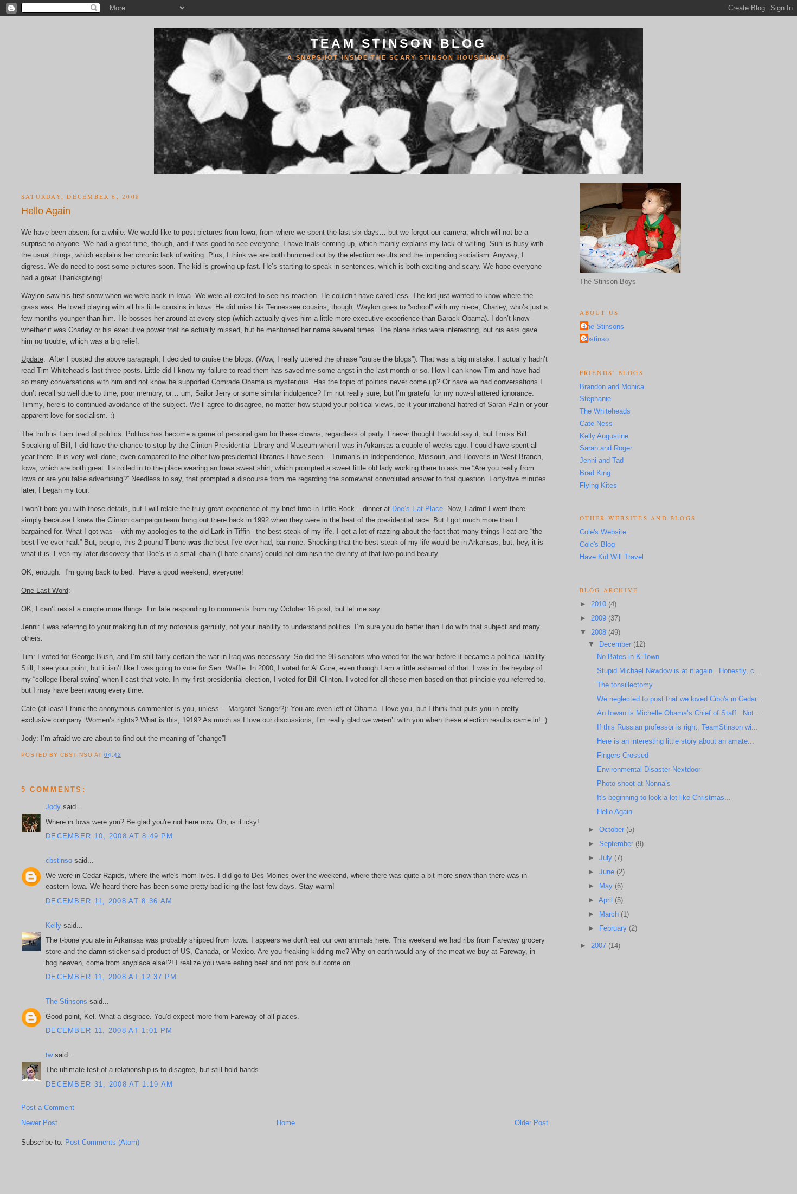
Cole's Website (603, 532)
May (607, 886)
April (607, 900)
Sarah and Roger (606, 448)
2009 (599, 618)
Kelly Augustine (604, 436)
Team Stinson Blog (399, 43)
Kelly (53, 925)
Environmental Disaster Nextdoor (648, 769)
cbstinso (59, 860)
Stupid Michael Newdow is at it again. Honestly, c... (679, 671)
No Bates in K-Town (628, 657)
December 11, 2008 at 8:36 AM (109, 901)
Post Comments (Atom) (102, 1142)
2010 (599, 604)
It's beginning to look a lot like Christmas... (664, 797)
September (617, 844)
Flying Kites (598, 485)
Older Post (531, 1123)
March (610, 914)
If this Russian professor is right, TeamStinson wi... (677, 727)
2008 (599, 632)
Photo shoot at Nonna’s (634, 783)
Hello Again (45, 210)
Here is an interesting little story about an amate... (675, 741)
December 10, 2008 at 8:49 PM (109, 836)
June (607, 872)
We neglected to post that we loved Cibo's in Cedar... (680, 699)
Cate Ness (596, 423)
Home (286, 1123)
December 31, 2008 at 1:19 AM (109, 1084)
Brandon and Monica (612, 387)
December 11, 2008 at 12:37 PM (111, 977)
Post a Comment (47, 1107)
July (606, 858)
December (616, 644)
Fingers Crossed (622, 755)
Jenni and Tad (602, 460)
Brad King (595, 473)
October (612, 829)
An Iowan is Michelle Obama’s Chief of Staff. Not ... (679, 713)
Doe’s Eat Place (417, 509)
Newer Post (39, 1123)
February (614, 928)
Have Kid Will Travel (612, 557)
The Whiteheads (605, 411)
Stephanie (595, 399)
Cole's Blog (597, 544)
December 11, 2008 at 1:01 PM (109, 1031)
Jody (53, 807)
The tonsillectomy (625, 685)
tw (49, 1055)
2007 (599, 945)
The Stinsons (66, 1001)
